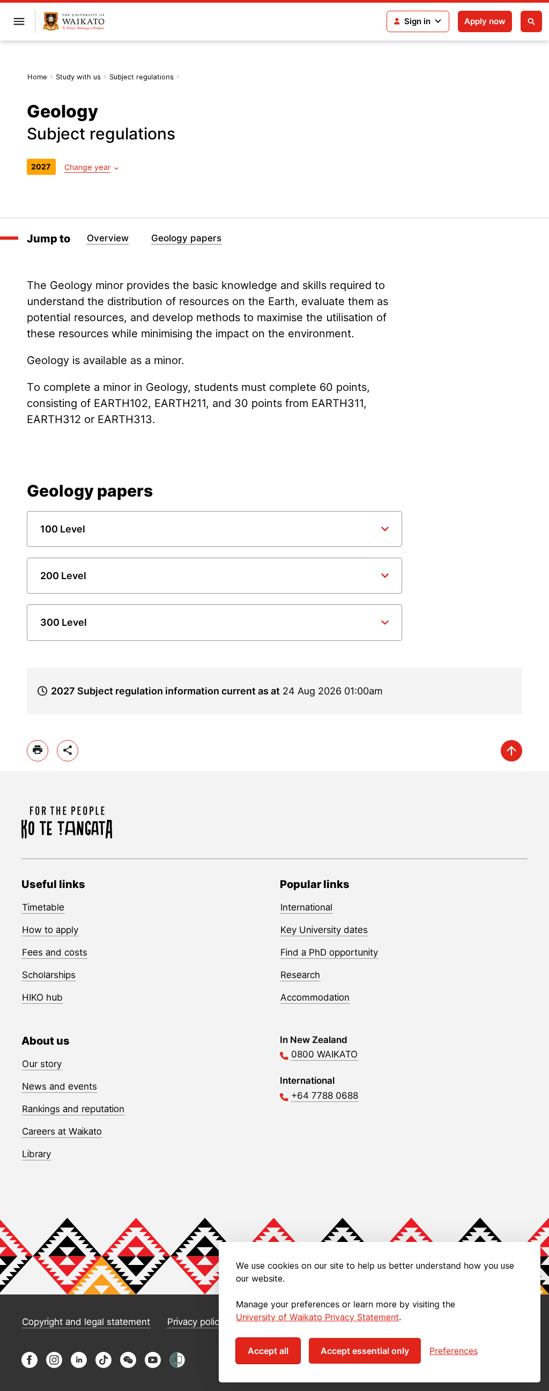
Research (300, 975)
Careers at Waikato (62, 1131)
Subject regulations (141, 76)
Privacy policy (195, 1321)
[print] (37, 750)
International (306, 907)
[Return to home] (74, 21)
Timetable (43, 907)
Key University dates (324, 929)
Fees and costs (54, 952)
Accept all (268, 1350)
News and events (59, 1086)
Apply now (485, 21)
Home (37, 76)
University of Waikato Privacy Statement (317, 1317)
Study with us (78, 76)
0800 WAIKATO (324, 1054)
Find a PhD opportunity (329, 952)
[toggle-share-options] (67, 750)
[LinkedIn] (79, 1365)
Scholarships (49, 975)
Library (36, 1154)
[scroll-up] (511, 750)
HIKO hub (42, 997)
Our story (42, 1064)
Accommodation (315, 997)
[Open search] (531, 21)
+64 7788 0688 (324, 1095)
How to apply (50, 929)
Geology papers (186, 238)
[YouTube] (153, 1365)
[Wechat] (128, 1365)
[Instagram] (54, 1365)
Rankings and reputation (73, 1109)
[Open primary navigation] (19, 21)
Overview (108, 238)
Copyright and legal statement (86, 1321)
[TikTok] (103, 1365)
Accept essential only (365, 1350)
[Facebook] (29, 1365)
